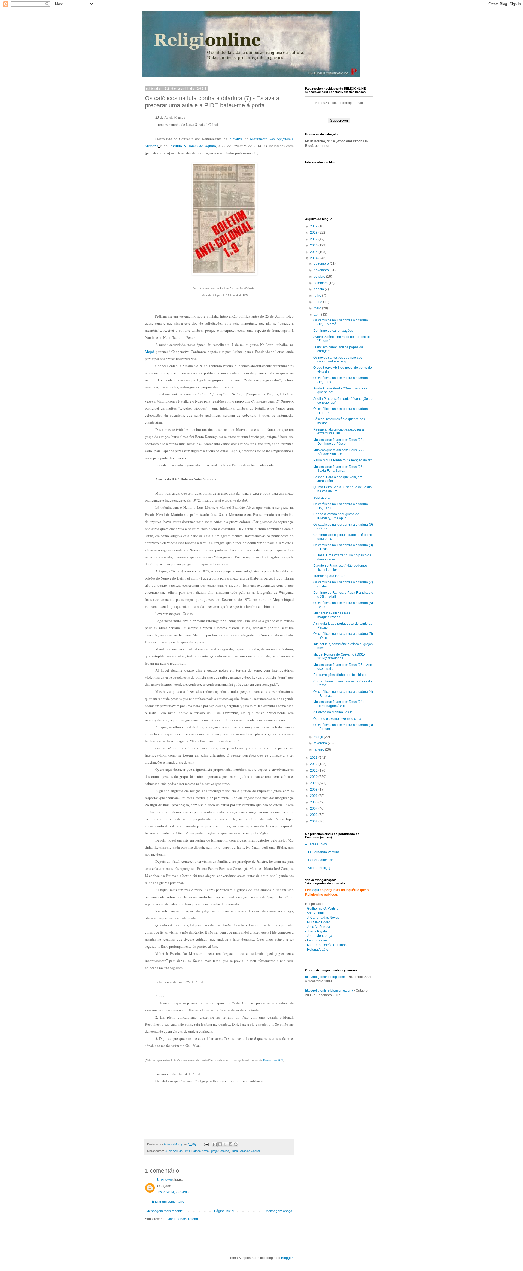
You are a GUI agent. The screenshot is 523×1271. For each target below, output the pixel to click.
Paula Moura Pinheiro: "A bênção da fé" (342, 460)
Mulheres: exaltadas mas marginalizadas (331, 615)
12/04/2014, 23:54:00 (173, 1192)
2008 (314, 789)
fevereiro (321, 743)
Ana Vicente (316, 913)
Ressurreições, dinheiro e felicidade (340, 675)
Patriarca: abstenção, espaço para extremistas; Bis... (338, 431)
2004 (314, 808)
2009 (314, 783)
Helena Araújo (317, 950)
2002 (314, 821)
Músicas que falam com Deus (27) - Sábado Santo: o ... (339, 452)
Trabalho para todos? (329, 576)
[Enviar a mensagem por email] (215, 1144)
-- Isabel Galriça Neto (320, 860)
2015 (314, 252)
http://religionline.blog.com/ (325, 977)
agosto (319, 289)
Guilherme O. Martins (322, 908)
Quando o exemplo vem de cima (337, 719)
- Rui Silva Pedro (317, 922)
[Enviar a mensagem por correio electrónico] (205, 1144)
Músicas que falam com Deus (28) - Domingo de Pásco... (339, 442)
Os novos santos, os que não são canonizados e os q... (337, 359)
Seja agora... (322, 497)
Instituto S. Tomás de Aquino (192, 145)
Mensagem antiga (279, 1211)
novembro (322, 270)
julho (318, 295)
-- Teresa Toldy (316, 844)
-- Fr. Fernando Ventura (322, 852)
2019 (314, 226)
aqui (315, 890)
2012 (314, 764)
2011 (314, 770)
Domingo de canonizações (333, 331)
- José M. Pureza (317, 927)
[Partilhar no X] (225, 1144)
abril (317, 314)
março (319, 737)
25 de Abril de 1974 (177, 1151)
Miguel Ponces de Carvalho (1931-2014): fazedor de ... (339, 656)
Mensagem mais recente (164, 1211)
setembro (321, 283)
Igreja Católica (219, 1151)
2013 (314, 758)
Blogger (287, 1258)
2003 (314, 815)
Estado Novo (200, 1151)
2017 (314, 239)
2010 (314, 777)
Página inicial (224, 1211)
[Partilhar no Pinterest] (235, 1144)
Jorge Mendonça (319, 936)
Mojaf (149, 351)
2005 (314, 802)
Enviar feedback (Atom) (180, 1219)
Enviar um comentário (168, 1201)
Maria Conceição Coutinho (327, 945)
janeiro (319, 749)
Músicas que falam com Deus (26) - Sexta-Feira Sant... (339, 469)
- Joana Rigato (316, 931)
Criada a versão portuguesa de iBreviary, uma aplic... (336, 516)
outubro (320, 276)
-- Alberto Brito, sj (317, 868)
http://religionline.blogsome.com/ (329, 990)
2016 (314, 245)
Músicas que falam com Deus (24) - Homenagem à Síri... (339, 704)
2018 (314, 232)
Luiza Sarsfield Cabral (245, 1151)
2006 (314, 796)
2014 (314, 258)
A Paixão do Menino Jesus (332, 712)
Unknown (164, 1180)
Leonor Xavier (317, 940)
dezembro (322, 264)
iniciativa (236, 138)
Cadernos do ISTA (273, 1060)
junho (318, 302)
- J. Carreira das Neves (322, 917)
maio (318, 308)
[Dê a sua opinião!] (220, 1144)
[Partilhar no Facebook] (230, 1144)
